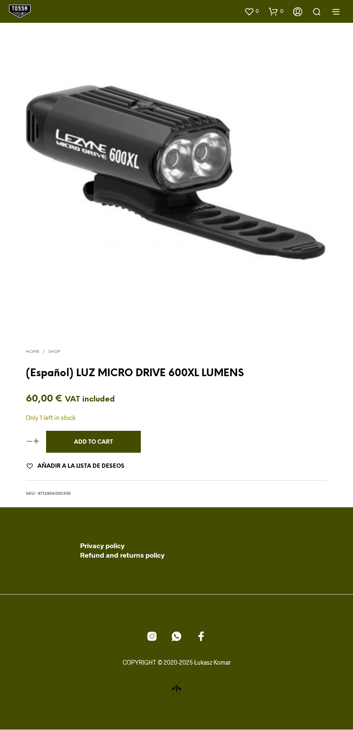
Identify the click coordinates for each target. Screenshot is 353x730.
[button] (251, 11)
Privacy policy (102, 545)
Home (33, 352)
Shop (54, 352)
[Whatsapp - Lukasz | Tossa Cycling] (176, 636)
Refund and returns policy (122, 555)
